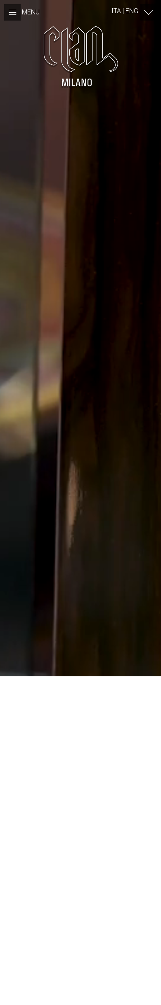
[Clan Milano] (80, 56)
